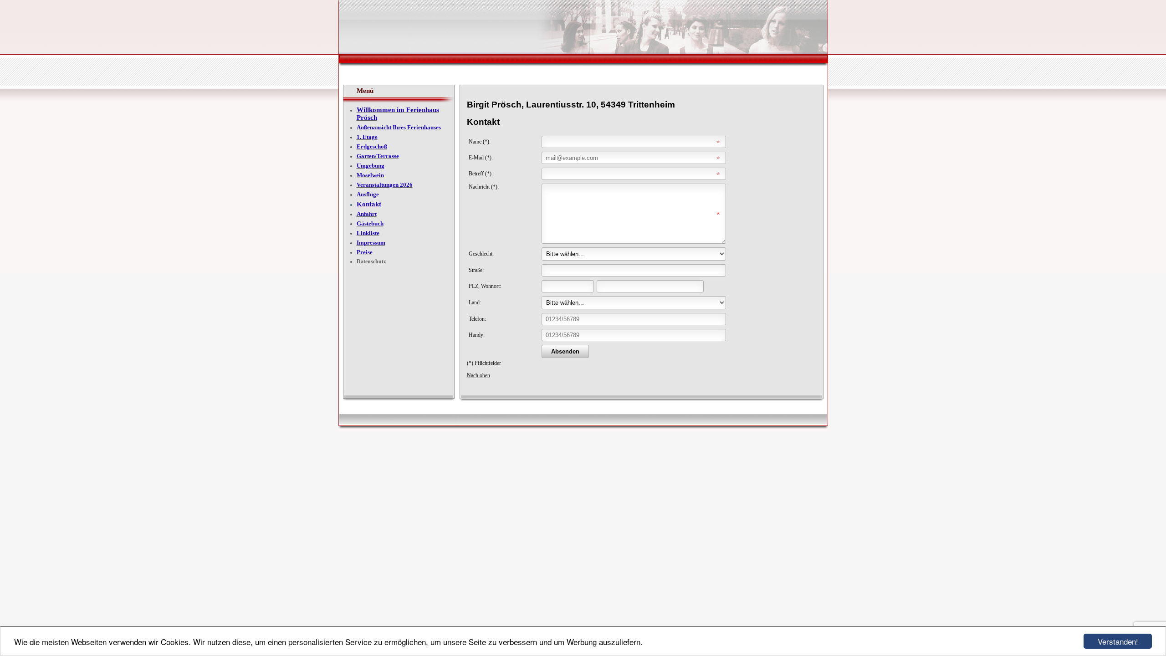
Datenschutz (371, 261)
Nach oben (478, 375)
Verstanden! (1118, 641)
